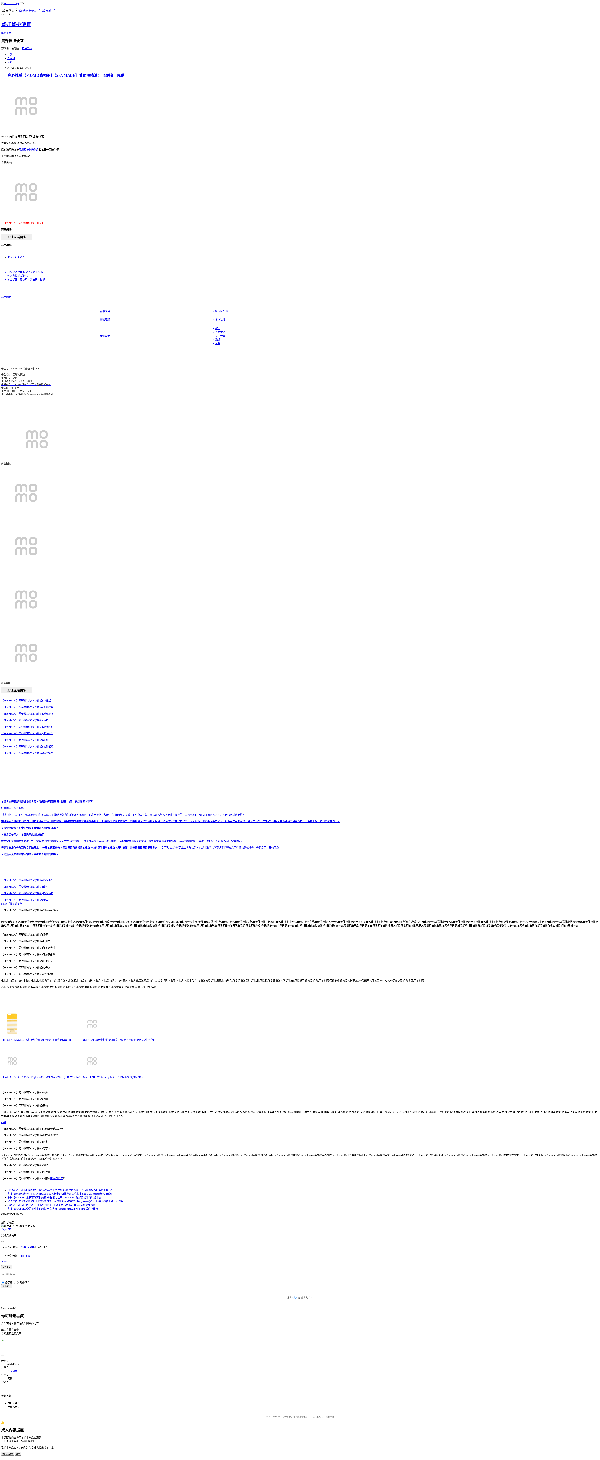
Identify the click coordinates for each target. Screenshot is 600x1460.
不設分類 (27, 48)
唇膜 (3, 1122)
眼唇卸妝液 (56, 1178)
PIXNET (276, 1416)
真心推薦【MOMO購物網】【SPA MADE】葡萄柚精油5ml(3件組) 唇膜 (66, 75)
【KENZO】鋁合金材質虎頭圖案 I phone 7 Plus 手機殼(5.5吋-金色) (118, 1039)
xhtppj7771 (6, 1229)
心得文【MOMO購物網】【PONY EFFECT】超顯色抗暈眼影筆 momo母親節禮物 (51, 1205)
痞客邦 (25, 1247)
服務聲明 (330, 1416)
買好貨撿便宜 (16, 24)
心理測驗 (26, 1255)
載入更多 (6, 1267)
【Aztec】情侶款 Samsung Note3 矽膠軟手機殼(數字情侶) (112, 1077)
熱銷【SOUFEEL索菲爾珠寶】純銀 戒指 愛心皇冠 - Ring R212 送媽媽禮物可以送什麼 (54, 1197)
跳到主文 (6, 33)
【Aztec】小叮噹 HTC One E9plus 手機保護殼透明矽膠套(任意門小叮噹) (41, 1077)
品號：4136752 (16, 257)
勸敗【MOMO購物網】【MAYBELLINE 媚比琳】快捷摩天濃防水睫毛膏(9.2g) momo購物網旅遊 (60, 1193)
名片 (10, 62)
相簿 (10, 54)
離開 (18, 1454)
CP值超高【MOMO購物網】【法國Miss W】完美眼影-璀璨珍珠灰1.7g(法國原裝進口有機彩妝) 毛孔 (61, 1190)
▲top (4, 1261)
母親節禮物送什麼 (29, 149)
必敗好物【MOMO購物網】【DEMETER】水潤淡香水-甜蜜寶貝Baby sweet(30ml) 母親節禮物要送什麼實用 (65, 1201)
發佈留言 (6, 1286)
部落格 (11, 58)
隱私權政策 (317, 1416)
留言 (31, 1247)
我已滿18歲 (7, 1454)
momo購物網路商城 (11, 903)
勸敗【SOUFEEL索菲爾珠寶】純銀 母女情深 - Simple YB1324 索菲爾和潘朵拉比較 (53, 1208)
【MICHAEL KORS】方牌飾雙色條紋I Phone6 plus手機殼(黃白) (36, 1039)
